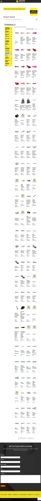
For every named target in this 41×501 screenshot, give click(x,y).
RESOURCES (30, 494)
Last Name (3, 459)
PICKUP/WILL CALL (16, 494)
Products (10, 494)
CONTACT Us (37, 494)
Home (2, 494)
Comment (2, 473)
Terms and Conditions (34, 499)
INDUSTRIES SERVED (23, 494)
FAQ (33, 494)
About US (5, 494)
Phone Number (3, 464)
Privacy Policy (28, 499)
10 (31, 438)
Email (1, 468)
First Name (3, 455)
